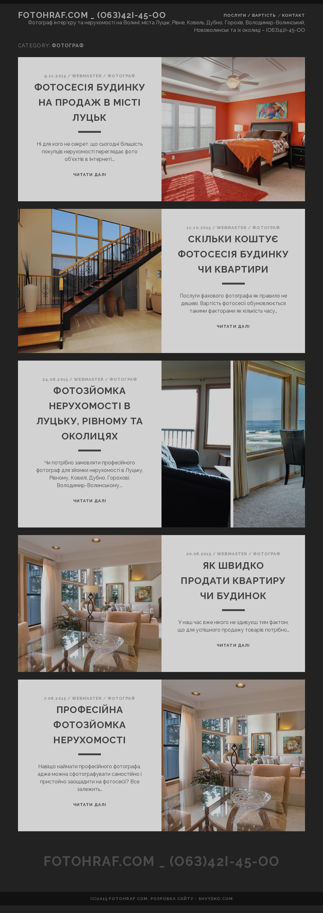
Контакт (293, 15)
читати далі (89, 174)
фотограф (121, 76)
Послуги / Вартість (250, 15)
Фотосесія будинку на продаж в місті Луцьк (89, 102)
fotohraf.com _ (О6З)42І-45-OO (92, 15)
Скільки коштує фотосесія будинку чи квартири (233, 254)
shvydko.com (215, 898)
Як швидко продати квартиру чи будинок (233, 580)
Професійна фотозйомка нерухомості (89, 724)
